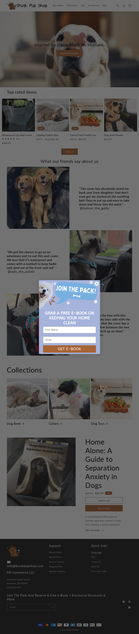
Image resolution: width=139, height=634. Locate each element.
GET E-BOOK (69, 349)
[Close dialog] (96, 283)
